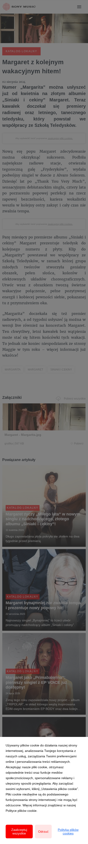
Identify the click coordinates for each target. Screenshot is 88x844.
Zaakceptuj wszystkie (19, 831)
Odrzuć (43, 831)
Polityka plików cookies (68, 831)
